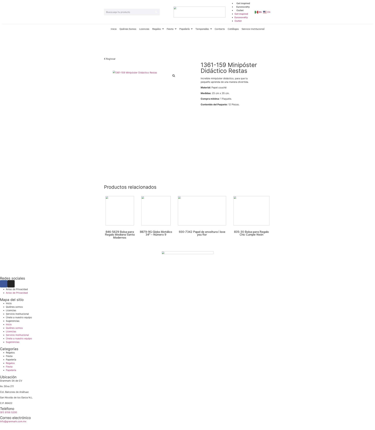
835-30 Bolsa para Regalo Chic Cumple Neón (251, 233)
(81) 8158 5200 (8, 412)
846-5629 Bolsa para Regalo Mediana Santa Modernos (120, 234)
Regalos (10, 352)
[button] (173, 75)
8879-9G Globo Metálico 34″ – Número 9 (156, 233)
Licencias (11, 310)
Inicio (9, 303)
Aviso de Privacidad (17, 289)
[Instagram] (11, 283)
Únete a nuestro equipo (19, 317)
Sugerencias (12, 320)
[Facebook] (3, 283)
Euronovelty (243, 6)
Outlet (240, 10)
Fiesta (9, 356)
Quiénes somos (14, 306)
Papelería (201, 41)
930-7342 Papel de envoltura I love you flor (202, 233)
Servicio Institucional (17, 313)
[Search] (156, 12)
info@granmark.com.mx (13, 421)
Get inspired (243, 3)
